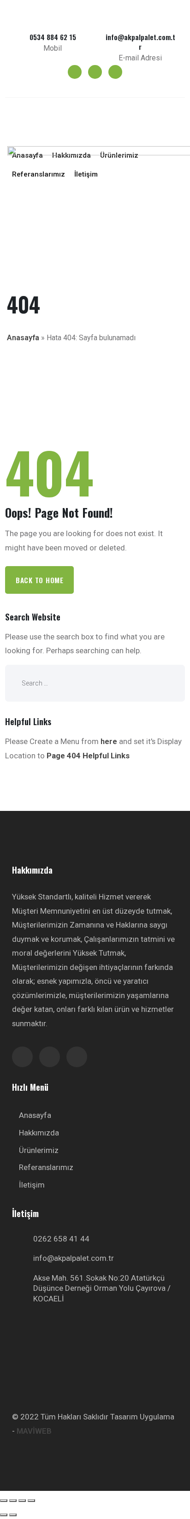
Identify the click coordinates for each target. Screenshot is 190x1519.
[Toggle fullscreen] (22, 1500)
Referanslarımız (46, 1167)
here (109, 741)
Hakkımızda (39, 1132)
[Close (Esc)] (3, 1500)
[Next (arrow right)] (13, 1514)
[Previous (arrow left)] (3, 1514)
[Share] (13, 1500)
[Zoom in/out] (31, 1500)
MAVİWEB (34, 1431)
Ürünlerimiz (39, 1150)
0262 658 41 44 (61, 1238)
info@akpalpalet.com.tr (73, 1258)
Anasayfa (23, 337)
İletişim (32, 1184)
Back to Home (40, 580)
